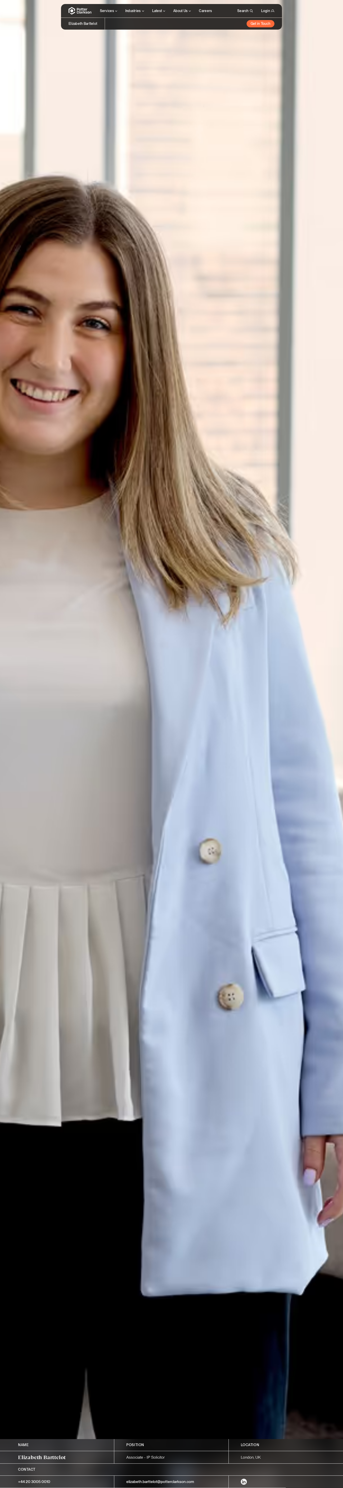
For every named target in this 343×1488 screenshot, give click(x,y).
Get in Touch (260, 24)
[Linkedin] (244, 1482)
